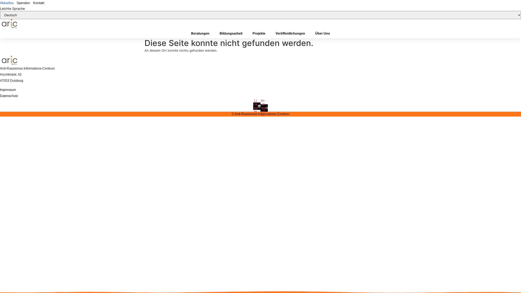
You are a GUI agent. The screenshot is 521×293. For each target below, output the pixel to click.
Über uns (322, 33)
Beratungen (200, 33)
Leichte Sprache (12, 9)
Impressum (8, 89)
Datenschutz (9, 96)
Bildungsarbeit (231, 33)
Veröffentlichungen (290, 33)
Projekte (259, 33)
